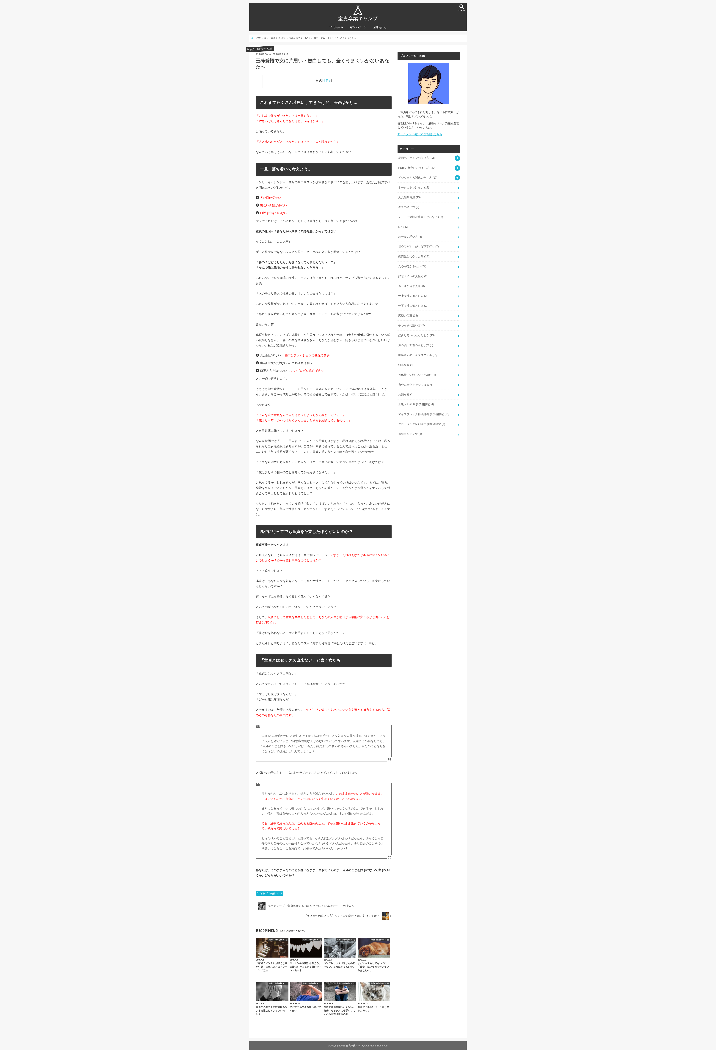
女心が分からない (412, 266)
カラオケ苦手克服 (411, 286)
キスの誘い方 (408, 207)
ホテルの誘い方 (410, 236)
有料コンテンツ (358, 27)
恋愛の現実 (408, 315)
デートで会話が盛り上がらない (420, 216)
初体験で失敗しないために (417, 374)
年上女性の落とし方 (413, 295)
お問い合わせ (380, 27)
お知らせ (406, 394)
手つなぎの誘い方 (411, 325)
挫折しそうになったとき (416, 335)
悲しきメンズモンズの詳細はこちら (420, 134)
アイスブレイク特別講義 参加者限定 (423, 414)
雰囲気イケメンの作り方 (416, 157)
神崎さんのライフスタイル (417, 355)
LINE (403, 226)
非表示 (327, 80)
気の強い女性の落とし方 (415, 345)
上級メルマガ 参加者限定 (416, 404)
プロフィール (336, 27)
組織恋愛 (406, 364)
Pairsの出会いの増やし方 (416, 167)
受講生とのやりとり (414, 256)
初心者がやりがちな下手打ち (418, 246)
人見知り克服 (409, 197)
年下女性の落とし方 (413, 305)
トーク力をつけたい (413, 187)
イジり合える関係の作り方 (417, 177)
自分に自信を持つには (271, 893)
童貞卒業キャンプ (355, 1045)
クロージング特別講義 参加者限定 (421, 424)
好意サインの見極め (413, 276)
